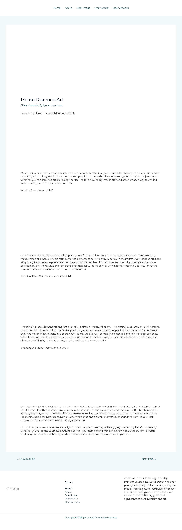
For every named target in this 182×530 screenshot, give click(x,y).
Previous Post (26, 459)
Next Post (149, 459)
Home (56, 8)
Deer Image (83, 8)
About (68, 8)
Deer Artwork (121, 8)
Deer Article (101, 8)
